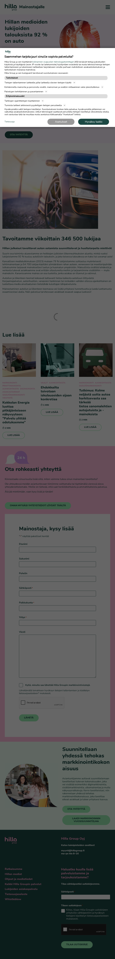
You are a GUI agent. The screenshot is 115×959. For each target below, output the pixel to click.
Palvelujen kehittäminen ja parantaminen (23, 91)
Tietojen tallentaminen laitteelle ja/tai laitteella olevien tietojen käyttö (37, 82)
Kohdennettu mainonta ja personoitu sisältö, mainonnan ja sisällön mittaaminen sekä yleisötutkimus (51, 87)
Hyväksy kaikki (93, 122)
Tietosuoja (9, 121)
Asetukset (61, 122)
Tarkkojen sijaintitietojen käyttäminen (22, 100)
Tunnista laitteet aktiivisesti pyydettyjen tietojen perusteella (33, 105)
